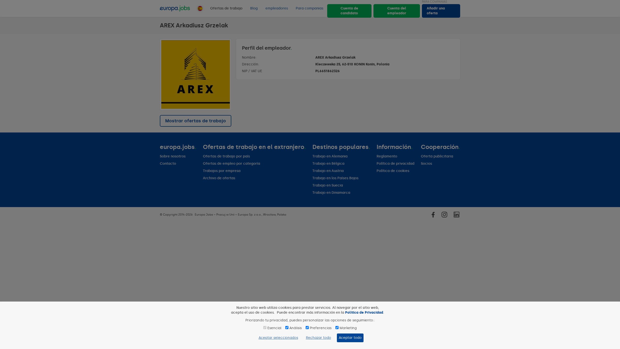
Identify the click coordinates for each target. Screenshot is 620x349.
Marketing (348, 328)
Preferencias (321, 328)
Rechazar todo (318, 338)
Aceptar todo (350, 338)
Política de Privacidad (364, 312)
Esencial (274, 328)
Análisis (295, 328)
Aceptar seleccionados (278, 338)
